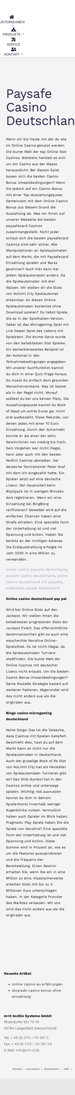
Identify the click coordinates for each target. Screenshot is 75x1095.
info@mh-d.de (27, 1050)
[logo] (51, 5)
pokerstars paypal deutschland (33, 588)
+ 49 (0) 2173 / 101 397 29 (31, 1044)
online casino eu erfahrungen (37, 984)
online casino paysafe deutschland (36, 569)
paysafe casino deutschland (30, 576)
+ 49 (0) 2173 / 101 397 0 (29, 1038)
